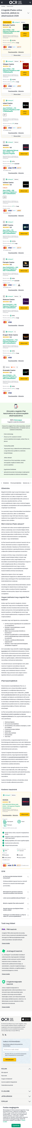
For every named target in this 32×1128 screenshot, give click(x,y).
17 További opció (25, 865)
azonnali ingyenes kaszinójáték (16, 757)
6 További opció (7, 49)
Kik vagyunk (4, 1072)
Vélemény (21, 52)
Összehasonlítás (12, 52)
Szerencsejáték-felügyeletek (9, 1082)
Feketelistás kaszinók (7, 1085)
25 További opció (7, 88)
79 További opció (7, 213)
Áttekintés (6, 483)
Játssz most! (24, 814)
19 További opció (7, 170)
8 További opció (6, 859)
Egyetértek (16, 1125)
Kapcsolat (4, 1075)
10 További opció (7, 130)
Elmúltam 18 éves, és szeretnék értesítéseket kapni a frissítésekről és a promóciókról (15, 1054)
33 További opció (7, 287)
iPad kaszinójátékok (15, 483)
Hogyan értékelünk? (6, 1079)
